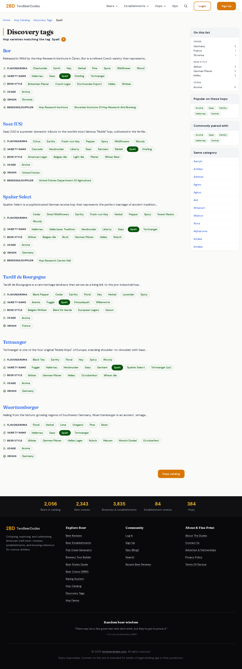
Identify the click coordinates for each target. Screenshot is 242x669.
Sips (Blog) (132, 550)
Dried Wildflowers (58, 214)
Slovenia (27, 99)
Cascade (37, 149)
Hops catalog (171, 474)
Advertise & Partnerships (200, 550)
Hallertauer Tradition (62, 229)
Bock (65, 237)
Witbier (126, 84)
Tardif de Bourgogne (24, 277)
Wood (140, 68)
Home (6, 20)
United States (31, 172)
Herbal (82, 68)
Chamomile (40, 68)
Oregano (78, 424)
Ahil (196, 200)
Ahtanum (199, 208)
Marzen (107, 440)
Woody (140, 141)
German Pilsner (84, 237)
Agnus (197, 192)
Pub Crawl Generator (79, 550)
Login (202, 6)
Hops (158, 6)
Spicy (104, 141)
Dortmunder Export (89, 84)
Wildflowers (122, 141)
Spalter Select (17, 197)
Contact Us (192, 543)
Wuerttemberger (21, 407)
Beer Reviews (74, 535)
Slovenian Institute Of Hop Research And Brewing (105, 107)
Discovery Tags (43, 20)
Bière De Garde (62, 310)
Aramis (36, 302)
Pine (94, 68)
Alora (197, 223)
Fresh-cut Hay (71, 141)
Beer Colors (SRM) (77, 571)
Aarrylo (198, 161)
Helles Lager (75, 440)
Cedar (36, 214)
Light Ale (78, 157)
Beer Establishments (78, 543)
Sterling (79, 76)
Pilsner (95, 157)
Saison (109, 310)
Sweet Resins (165, 214)
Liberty (74, 149)
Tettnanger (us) (161, 367)
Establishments (134, 6)
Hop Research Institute (53, 107)
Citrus (36, 141)
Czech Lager (63, 84)
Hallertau (37, 76)
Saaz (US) (13, 124)
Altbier (32, 237)
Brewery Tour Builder (78, 557)
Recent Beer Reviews (138, 564)
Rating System (75, 579)
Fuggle (51, 302)
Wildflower (123, 68)
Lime (63, 424)
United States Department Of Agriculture (65, 180)
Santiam (103, 149)
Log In (129, 535)
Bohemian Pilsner (38, 84)
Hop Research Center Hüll (55, 260)
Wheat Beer (112, 157)
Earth (57, 68)
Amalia (198, 239)
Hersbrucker (56, 149)
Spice (107, 68)
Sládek (119, 149)
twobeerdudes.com (114, 651)
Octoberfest (89, 375)
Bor (7, 50)
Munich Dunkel (128, 440)
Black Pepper (41, 294)
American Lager (37, 157)
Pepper (90, 141)
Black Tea (39, 359)
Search (130, 557)
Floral (87, 294)
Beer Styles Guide (77, 564)
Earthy (51, 141)
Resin (104, 424)
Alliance (198, 215)
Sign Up (226, 6)
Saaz (52, 76)
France (26, 325)
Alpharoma (200, 231)
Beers (110, 6)
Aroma (26, 91)
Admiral (198, 176)
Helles (112, 84)
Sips (175, 6)
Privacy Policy (193, 557)
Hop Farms (72, 600)
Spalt (65, 76)
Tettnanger (98, 76)
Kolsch (118, 237)
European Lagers (88, 310)
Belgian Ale (60, 157)
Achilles (198, 169)
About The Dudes (196, 535)
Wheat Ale (110, 375)
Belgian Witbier (37, 310)
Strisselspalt (82, 302)
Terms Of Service (195, 564)
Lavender (128, 294)
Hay (69, 68)
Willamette (103, 302)
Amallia (198, 246)
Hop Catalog (22, 20)
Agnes (197, 184)
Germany (28, 252)
